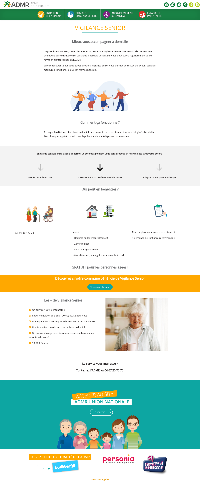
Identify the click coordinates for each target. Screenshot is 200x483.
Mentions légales (100, 479)
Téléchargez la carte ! (100, 287)
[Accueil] (16, 5)
